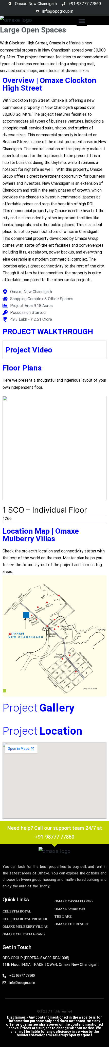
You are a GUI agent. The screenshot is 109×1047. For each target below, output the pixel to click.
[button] (82, 21)
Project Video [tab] (28, 349)
